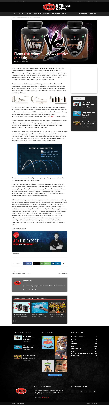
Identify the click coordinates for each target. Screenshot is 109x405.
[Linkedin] (18, 1)
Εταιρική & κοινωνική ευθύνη (65, 1)
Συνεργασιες (56, 14)
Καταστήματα (76, 1)
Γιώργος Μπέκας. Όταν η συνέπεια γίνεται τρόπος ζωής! (88, 114)
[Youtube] (26, 1)
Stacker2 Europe (62, 273)
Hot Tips (74, 339)
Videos (29, 14)
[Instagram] (16, 1)
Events (64, 14)
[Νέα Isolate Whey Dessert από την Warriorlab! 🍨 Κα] (61, 366)
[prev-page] (14, 321)
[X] (24, 1)
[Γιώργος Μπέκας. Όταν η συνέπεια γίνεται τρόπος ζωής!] (40, 307)
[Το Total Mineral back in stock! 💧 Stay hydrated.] (48, 366)
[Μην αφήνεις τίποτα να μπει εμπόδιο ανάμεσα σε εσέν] (61, 347)
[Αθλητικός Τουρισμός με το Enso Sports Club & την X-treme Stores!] (57, 307)
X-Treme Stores (17, 61)
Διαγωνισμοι (76, 349)
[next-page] (17, 321)
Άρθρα (18, 17)
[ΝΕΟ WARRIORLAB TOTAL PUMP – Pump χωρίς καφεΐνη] (21, 307)
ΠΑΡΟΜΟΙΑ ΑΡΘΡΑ (19, 298)
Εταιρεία (88, 1)
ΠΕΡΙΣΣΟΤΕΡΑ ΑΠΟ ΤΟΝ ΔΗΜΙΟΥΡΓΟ (36, 298)
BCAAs (51, 116)
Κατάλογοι (83, 1)
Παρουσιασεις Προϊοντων (42, 14)
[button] (95, 14)
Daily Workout (78, 337)
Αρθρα (21, 14)
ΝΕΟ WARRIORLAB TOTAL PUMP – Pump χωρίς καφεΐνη (88, 104)
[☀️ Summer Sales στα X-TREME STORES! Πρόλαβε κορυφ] (48, 342)
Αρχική (13, 17)
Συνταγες (75, 356)
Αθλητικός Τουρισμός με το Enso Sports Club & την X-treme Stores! (57, 316)
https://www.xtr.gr (27, 283)
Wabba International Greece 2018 (21, 273)
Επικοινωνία (94, 1)
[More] (63, 263)
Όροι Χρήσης (94, 403)
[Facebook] (13, 1)
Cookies (88, 403)
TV (72, 341)
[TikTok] (21, 1)
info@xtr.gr (45, 397)
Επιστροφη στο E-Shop (86, 14)
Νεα (14, 14)
